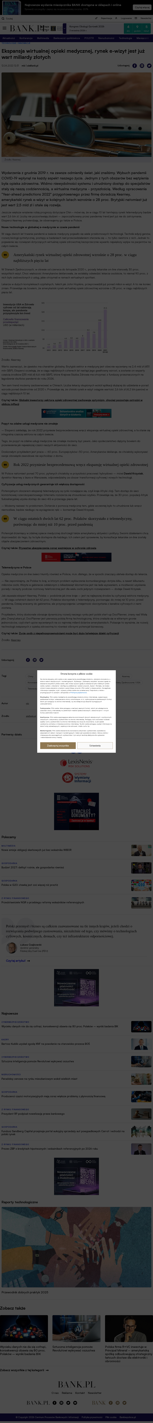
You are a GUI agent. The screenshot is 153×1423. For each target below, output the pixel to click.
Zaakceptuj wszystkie (58, 745)
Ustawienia (95, 745)
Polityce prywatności (79, 692)
